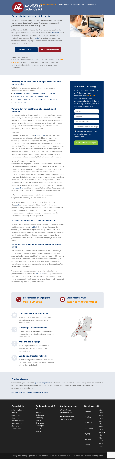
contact (37, 38)
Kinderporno (16, 428)
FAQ (83, 5)
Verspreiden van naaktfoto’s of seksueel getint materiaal (34, 93)
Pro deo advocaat (19, 102)
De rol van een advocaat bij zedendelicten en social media (35, 99)
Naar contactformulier (82, 301)
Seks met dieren (17, 421)
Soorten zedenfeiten (47, 5)
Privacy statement (18, 456)
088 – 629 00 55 (66, 419)
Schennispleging (17, 410)
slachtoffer (19, 188)
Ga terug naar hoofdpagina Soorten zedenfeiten (29, 392)
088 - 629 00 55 (91, 96)
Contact (36, 10)
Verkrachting (16, 412)
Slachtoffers (75, 5)
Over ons (90, 5)
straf (17, 205)
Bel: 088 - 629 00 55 (26, 50)
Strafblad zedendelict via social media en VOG (30, 96)
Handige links (97, 456)
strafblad (33, 227)
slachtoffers (54, 32)
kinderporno (40, 135)
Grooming (15, 418)
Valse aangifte (16, 423)
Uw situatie (63, 5)
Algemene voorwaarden (36, 456)
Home (35, 5)
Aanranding (15, 415)
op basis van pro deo (42, 383)
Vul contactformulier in (50, 50)
